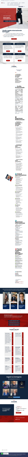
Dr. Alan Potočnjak (5, 306)
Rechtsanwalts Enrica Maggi (21, 306)
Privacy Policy (12, 455)
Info (8, 51)
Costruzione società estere (14, 322)
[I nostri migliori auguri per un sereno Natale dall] (21, 384)
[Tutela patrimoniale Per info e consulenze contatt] (6, 392)
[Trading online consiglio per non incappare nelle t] (6, 384)
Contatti (18, 412)
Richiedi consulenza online (14, 320)
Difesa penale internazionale (14, 324)
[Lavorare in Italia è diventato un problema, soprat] (14, 384)
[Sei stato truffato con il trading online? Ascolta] (14, 392)
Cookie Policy (15, 455)
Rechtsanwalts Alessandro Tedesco (14, 306)
